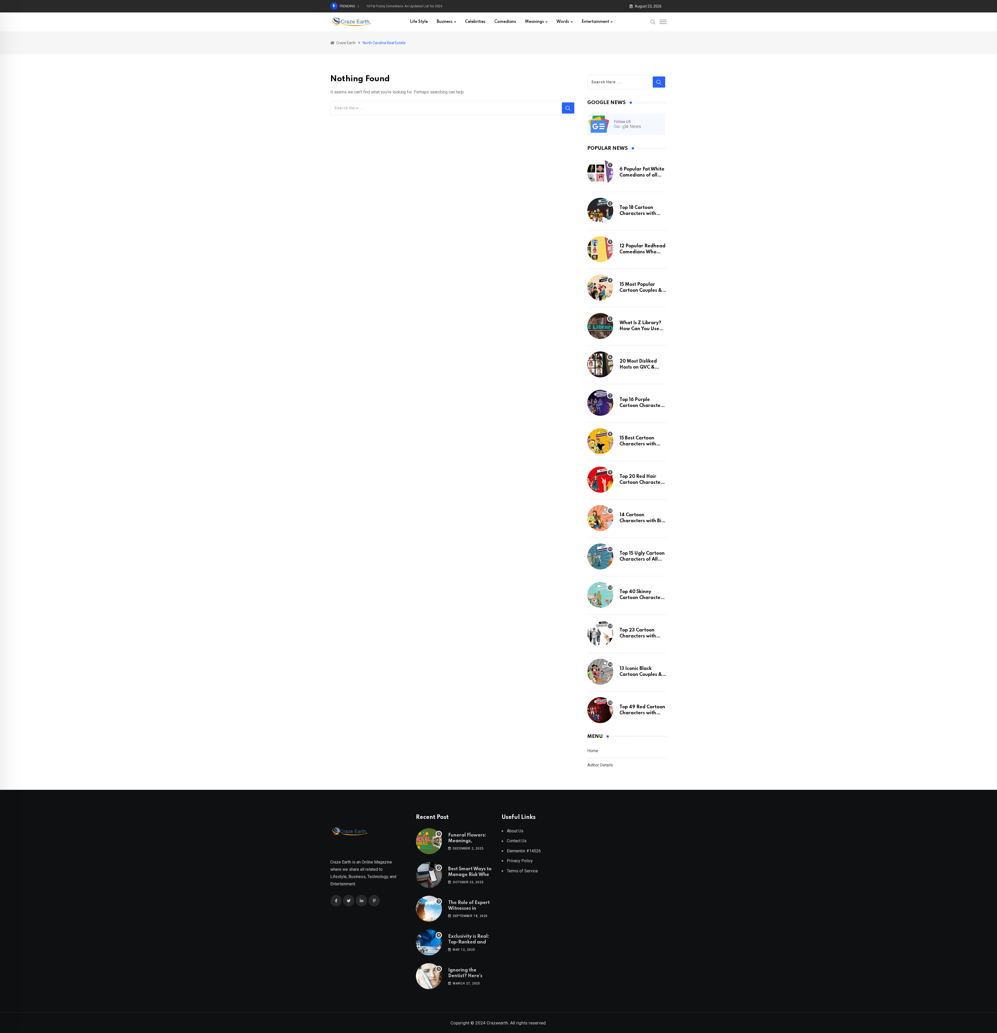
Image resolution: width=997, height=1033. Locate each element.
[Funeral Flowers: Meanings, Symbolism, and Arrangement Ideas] (429, 841)
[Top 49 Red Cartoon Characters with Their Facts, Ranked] (600, 710)
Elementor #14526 (524, 850)
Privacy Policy (520, 860)
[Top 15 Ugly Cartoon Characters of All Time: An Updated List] (600, 556)
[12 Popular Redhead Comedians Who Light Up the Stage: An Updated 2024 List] (600, 249)
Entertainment (595, 22)
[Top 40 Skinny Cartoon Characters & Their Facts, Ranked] (600, 595)
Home (592, 750)
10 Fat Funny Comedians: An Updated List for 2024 (404, 6)
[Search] (653, 22)
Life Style (419, 22)
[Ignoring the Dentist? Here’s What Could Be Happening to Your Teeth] (429, 976)
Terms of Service (522, 870)
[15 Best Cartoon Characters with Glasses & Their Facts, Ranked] (600, 441)
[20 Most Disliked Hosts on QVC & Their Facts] (600, 364)
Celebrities (475, 22)
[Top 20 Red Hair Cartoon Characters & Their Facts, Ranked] (600, 480)
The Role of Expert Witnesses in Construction (469, 908)
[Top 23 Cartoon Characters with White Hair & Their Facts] (600, 633)
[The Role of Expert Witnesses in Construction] (429, 909)
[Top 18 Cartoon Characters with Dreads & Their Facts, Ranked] (600, 211)
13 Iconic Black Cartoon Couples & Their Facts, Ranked (641, 674)
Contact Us (517, 840)
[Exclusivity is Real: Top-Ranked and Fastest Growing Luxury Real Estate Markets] (429, 942)
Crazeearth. (498, 1022)
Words (562, 22)
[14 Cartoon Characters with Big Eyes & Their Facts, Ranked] (600, 518)
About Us (515, 830)
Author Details (600, 765)
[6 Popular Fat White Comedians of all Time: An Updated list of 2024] (600, 172)
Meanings (534, 22)
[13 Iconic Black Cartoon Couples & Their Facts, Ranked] (600, 672)
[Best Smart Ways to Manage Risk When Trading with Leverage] (429, 875)
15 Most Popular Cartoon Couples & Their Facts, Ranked (641, 290)
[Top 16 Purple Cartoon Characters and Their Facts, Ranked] (600, 403)
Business (445, 22)
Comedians (505, 22)
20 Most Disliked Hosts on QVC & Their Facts (638, 367)
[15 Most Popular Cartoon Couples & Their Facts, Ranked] (600, 288)
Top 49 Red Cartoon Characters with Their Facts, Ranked (642, 713)
